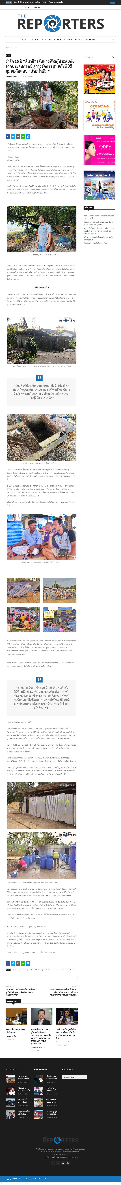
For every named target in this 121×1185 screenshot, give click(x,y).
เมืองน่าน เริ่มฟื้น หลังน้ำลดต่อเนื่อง (95, 243)
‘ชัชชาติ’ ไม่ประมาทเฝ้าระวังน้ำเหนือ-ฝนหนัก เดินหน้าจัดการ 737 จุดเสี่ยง (99, 223)
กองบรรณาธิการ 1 (12, 76)
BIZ (43, 39)
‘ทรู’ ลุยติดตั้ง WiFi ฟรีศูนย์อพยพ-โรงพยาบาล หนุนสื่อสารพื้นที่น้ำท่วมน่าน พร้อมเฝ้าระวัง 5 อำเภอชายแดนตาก (50, 2)
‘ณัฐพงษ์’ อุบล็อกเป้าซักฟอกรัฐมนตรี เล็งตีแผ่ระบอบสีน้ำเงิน (99, 238)
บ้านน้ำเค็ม (23, 970)
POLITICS (34, 39)
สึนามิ (61, 970)
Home (24, 39)
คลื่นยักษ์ (15, 970)
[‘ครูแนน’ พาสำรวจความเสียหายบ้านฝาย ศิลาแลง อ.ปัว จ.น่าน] (11, 1079)
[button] (111, 3)
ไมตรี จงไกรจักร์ (70, 970)
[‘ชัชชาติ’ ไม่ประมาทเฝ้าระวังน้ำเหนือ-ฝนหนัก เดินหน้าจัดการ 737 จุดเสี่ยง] (11, 1091)
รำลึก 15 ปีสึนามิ (34, 970)
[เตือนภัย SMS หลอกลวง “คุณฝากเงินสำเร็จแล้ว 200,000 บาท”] (39, 1079)
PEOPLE (16, 47)
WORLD (60, 39)
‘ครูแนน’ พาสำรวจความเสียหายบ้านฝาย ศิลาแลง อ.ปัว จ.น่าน (99, 217)
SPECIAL (77, 39)
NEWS (50, 39)
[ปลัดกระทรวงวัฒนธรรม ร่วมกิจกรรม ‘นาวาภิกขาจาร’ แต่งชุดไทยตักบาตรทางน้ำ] (39, 1103)
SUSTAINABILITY (91, 39)
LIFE (68, 39)
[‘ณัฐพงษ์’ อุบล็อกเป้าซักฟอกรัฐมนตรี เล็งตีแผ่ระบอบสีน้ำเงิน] (11, 1114)
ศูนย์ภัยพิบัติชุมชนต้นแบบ (49, 970)
